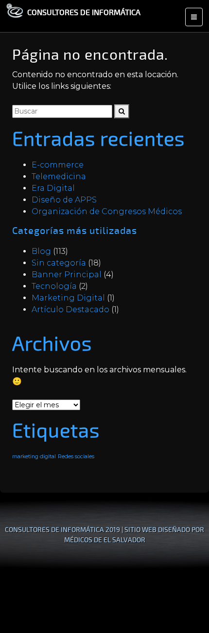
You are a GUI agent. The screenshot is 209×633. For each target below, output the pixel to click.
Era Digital (53, 188)
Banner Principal (67, 274)
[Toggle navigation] (194, 17)
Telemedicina (59, 176)
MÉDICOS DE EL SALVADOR (104, 539)
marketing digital (34, 456)
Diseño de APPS (64, 199)
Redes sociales (76, 456)
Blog (41, 251)
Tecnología (54, 286)
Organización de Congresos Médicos (107, 211)
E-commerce (58, 164)
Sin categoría (59, 262)
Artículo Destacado (70, 309)
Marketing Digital (68, 297)
